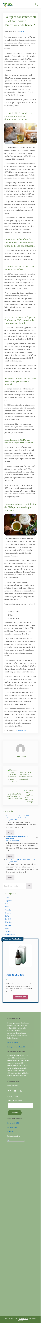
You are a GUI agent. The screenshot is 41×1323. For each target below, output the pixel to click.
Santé (7, 928)
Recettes (8, 925)
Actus (7, 898)
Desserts (8, 913)
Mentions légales (12, 1042)
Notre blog (10, 1132)
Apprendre (8, 901)
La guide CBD (12, 1127)
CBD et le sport (10, 907)
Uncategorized (19, 730)
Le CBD (8, 919)
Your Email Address (15, 1100)
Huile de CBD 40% (15, 974)
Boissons (8, 904)
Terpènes (8, 931)
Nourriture (8, 922)
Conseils (8, 910)
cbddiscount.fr (23, 1318)
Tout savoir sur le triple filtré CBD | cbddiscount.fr (20, 860)
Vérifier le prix (20, 997)
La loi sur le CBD (13, 1123)
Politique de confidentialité (16, 1047)
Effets (7, 916)
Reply (10, 833)
